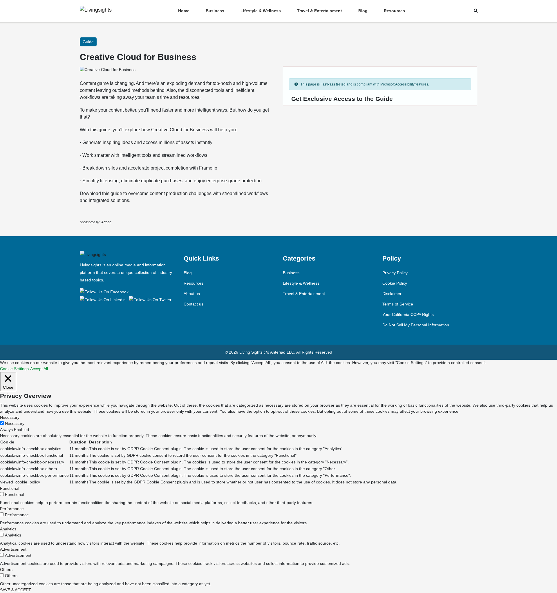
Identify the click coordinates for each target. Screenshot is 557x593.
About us (192, 293)
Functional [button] (9, 488)
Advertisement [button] (13, 549)
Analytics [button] (8, 529)
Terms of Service (397, 304)
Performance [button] (12, 508)
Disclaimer (392, 293)
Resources (394, 10)
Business (215, 10)
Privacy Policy (395, 272)
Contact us (193, 304)
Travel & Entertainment (319, 10)
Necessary (14, 423)
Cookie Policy (394, 283)
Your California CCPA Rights (408, 314)
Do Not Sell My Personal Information (415, 325)
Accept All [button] (39, 368)
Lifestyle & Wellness (260, 10)
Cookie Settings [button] (14, 368)
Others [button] (6, 569)
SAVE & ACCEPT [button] (15, 589)
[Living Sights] (105, 291)
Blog (363, 10)
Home (183, 10)
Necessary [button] (9, 417)
